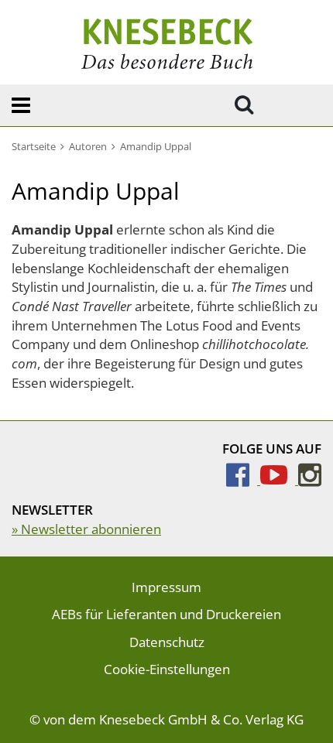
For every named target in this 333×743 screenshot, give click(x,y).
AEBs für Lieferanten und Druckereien (166, 614)
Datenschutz (166, 642)
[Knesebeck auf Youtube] (279, 479)
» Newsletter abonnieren (86, 529)
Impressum (166, 587)
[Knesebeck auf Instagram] (309, 479)
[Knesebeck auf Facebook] (243, 479)
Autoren (88, 146)
